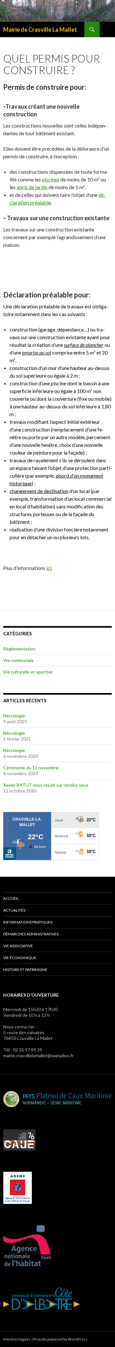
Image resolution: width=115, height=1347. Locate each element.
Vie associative (18, 945)
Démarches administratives (30, 934)
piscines (50, 179)
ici (48, 568)
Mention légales (17, 1339)
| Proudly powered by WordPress (59, 1339)
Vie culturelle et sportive (28, 671)
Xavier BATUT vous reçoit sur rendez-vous (45, 785)
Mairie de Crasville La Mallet (40, 29)
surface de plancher (83, 345)
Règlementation (19, 648)
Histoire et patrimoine (25, 969)
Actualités (14, 910)
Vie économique (19, 957)
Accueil (11, 898)
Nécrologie (14, 715)
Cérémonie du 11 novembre (30, 767)
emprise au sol (36, 352)
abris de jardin (32, 187)
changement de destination (39, 491)
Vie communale (18, 660)
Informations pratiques (27, 922)
